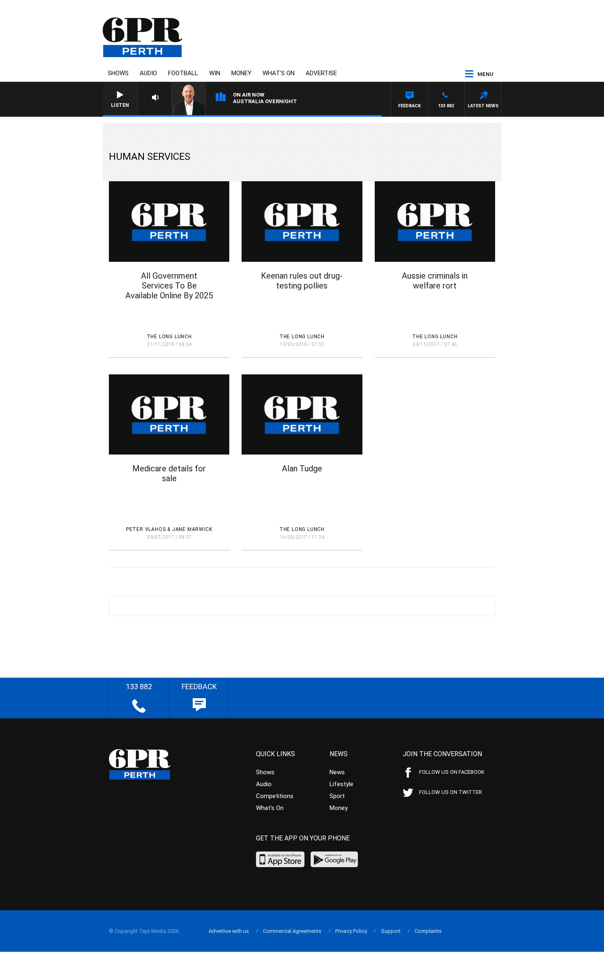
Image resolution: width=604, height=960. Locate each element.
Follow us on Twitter (450, 792)
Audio (148, 73)
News (337, 772)
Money (241, 73)
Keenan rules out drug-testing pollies (302, 281)
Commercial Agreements (292, 931)
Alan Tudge (302, 468)
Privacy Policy (351, 931)
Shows (118, 73)
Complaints (428, 931)
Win (214, 73)
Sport (337, 796)
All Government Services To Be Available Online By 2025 (169, 285)
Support (391, 931)
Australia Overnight (265, 101)
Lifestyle (341, 784)
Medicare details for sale (169, 473)
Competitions (274, 796)
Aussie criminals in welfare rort (435, 281)
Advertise (321, 73)
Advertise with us (229, 931)
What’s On (279, 73)
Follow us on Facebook (451, 772)
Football (183, 73)
